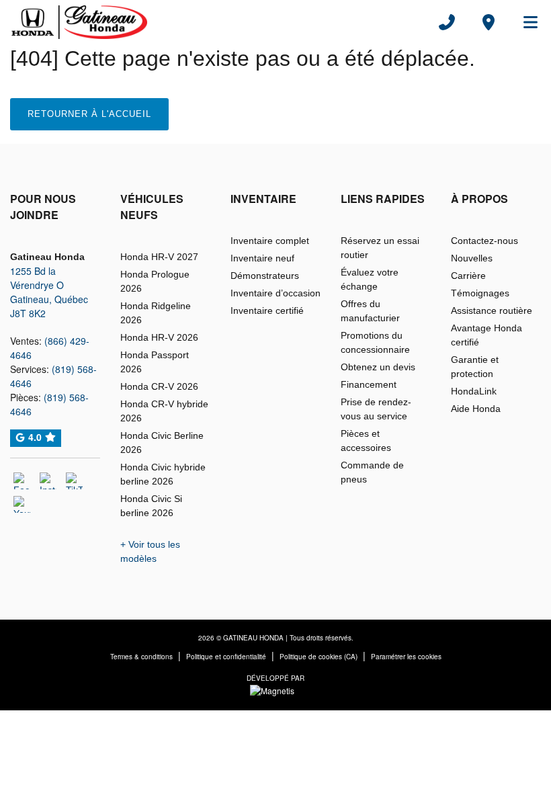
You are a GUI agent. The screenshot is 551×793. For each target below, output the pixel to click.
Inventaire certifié (267, 310)
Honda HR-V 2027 (159, 256)
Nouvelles (472, 258)
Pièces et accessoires (366, 440)
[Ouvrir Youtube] (21, 504)
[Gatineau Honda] (79, 22)
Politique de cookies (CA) (318, 656)
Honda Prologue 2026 (154, 281)
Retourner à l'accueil (89, 114)
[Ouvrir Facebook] (21, 480)
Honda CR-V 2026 (159, 386)
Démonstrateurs (264, 275)
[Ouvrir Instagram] (48, 480)
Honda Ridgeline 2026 (155, 312)
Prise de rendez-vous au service (376, 408)
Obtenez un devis (378, 367)
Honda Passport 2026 (154, 361)
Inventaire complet (269, 240)
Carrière (468, 275)
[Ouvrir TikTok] (74, 480)
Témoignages (480, 293)
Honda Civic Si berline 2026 (151, 505)
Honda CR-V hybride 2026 (164, 411)
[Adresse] (488, 22)
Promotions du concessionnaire (375, 342)
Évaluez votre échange (369, 279)
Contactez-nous (484, 240)
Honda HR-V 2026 (159, 337)
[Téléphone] (447, 22)
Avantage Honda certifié (486, 335)
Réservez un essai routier (380, 247)
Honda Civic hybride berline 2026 (163, 474)
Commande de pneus (372, 472)
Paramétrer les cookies (406, 656)
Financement (368, 384)
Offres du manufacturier (370, 310)
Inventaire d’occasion (275, 293)
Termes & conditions (141, 656)
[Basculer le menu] (524, 22)
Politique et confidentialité (226, 656)
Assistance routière (491, 310)
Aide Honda (476, 408)
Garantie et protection (475, 366)
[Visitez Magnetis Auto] (275, 689)
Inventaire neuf (262, 258)
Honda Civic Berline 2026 (162, 442)
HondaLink (474, 391)
